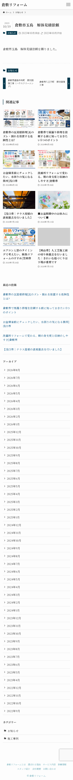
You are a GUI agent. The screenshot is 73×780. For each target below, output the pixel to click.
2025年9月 (13, 455)
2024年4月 (13, 587)
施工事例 (13, 738)
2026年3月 (13, 409)
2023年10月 (14, 633)
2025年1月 (13, 517)
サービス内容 (49, 764)
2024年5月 (13, 579)
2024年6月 (13, 571)
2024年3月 (13, 595)
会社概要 (36, 768)
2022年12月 (14, 688)
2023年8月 (13, 649)
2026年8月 (13, 370)
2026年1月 (13, 424)
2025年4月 (13, 494)
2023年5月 (13, 672)
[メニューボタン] (68, 4)
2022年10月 (14, 703)
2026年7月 (13, 378)
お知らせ (11, 32)
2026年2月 (13, 416)
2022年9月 (13, 711)
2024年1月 (13, 610)
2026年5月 (13, 393)
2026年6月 (13, 385)
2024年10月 (14, 540)
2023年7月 (13, 657)
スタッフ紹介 (23, 768)
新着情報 (62, 764)
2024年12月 (14, 525)
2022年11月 (14, 695)
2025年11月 (14, 440)
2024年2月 (13, 602)
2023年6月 (13, 664)
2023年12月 (14, 618)
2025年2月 (13, 509)
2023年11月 (14, 626)
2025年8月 (13, 463)
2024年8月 (13, 556)
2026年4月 (13, 401)
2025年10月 (14, 447)
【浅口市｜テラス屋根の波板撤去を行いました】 (33, 349)
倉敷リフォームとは (16, 764)
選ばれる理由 (34, 764)
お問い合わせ (49, 768)
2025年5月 (13, 486)
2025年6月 (13, 478)
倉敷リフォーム (14, 5)
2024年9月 (13, 548)
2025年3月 (13, 502)
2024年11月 (14, 533)
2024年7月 (13, 564)
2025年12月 (14, 432)
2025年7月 (13, 471)
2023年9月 (13, 641)
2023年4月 (13, 680)
